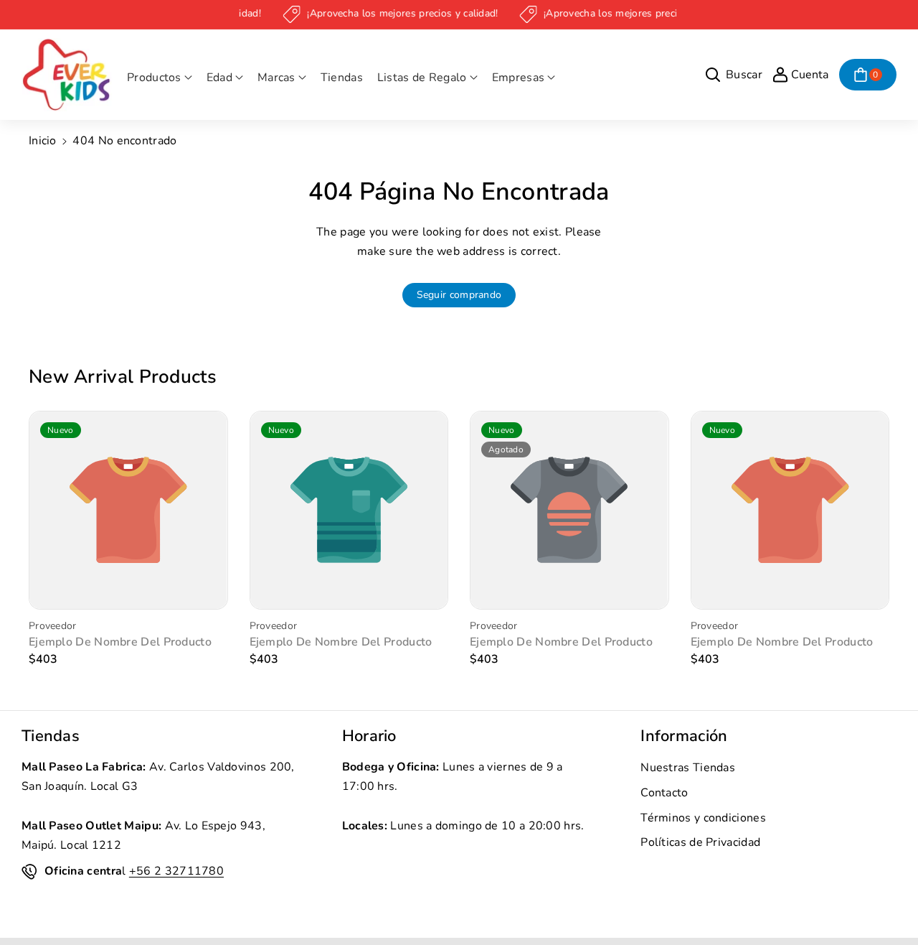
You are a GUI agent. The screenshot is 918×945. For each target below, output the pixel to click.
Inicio (43, 141)
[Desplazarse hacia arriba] (887, 899)
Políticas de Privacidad (700, 842)
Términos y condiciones (703, 818)
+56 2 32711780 (176, 871)
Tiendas (51, 736)
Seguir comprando (459, 295)
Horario (369, 736)
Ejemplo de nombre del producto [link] (120, 642)
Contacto (664, 793)
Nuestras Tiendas (687, 768)
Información (683, 736)
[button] (159, 78)
